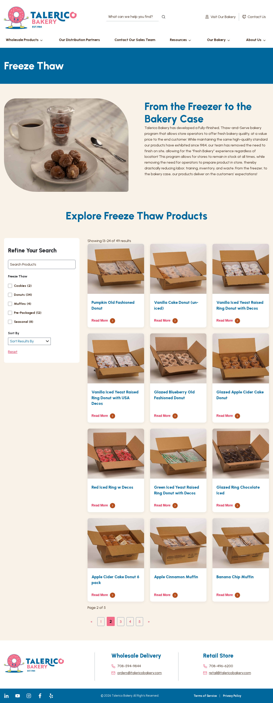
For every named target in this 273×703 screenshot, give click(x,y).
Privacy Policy (232, 695)
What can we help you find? (127, 17)
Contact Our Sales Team (135, 40)
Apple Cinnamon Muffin (176, 576)
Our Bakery (216, 40)
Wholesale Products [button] (22, 40)
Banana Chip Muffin (235, 576)
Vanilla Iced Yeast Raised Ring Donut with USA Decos (115, 398)
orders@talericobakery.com (139, 673)
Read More (100, 320)
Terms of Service (205, 695)
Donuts (23, 295)
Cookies (23, 286)
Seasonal (23, 322)
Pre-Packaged (27, 313)
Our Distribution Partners (79, 40)
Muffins (22, 304)
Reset (12, 352)
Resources (178, 40)
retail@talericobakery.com (230, 673)
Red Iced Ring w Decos (112, 487)
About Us (253, 40)
